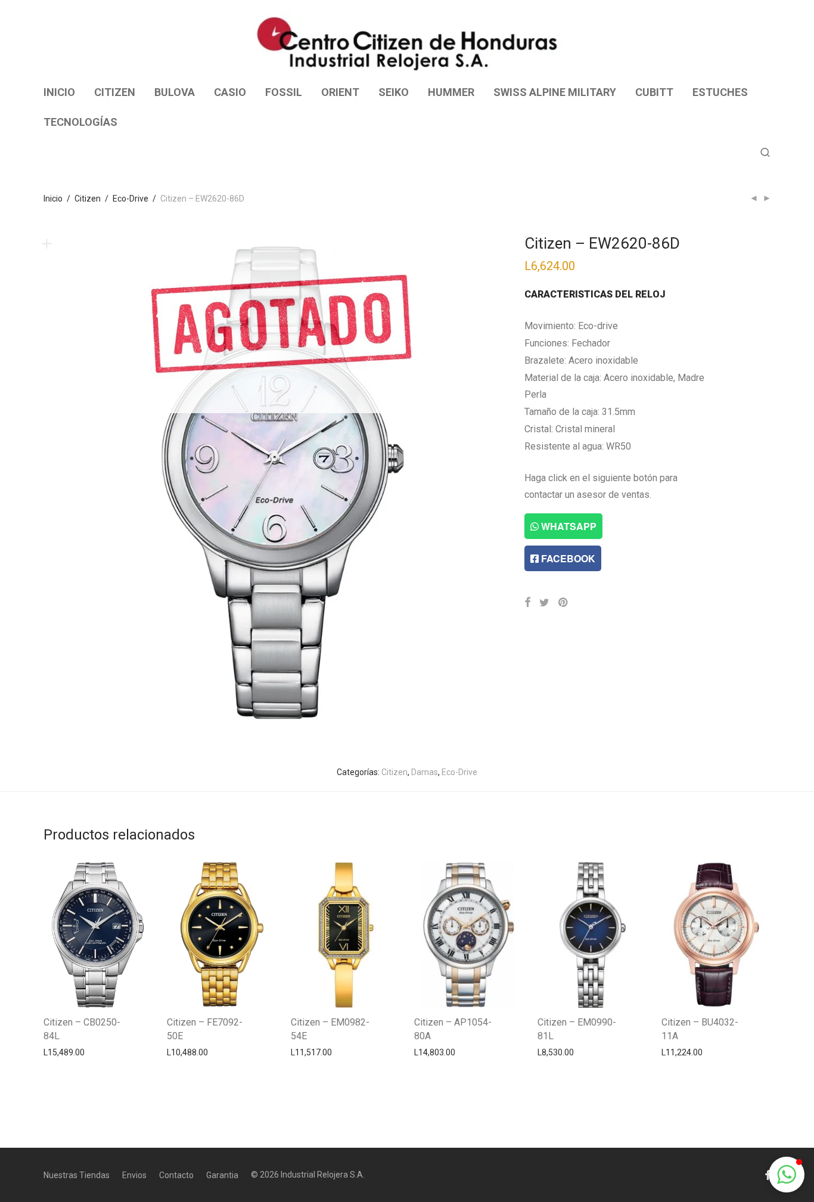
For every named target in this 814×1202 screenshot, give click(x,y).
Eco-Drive (130, 198)
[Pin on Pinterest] (563, 603)
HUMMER (451, 92)
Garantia (222, 1175)
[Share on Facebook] (527, 603)
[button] (786, 1174)
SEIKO (393, 92)
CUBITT (654, 92)
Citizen (87, 198)
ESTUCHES (720, 92)
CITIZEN (114, 92)
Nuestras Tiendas (77, 1175)
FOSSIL (283, 92)
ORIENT (340, 92)
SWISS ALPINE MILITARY (554, 92)
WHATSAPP (567, 526)
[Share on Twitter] (544, 603)
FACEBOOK (567, 558)
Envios (134, 1175)
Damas (424, 772)
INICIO (59, 92)
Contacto (176, 1175)
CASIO (230, 92)
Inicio (53, 198)
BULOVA (174, 92)
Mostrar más (62, 1052)
